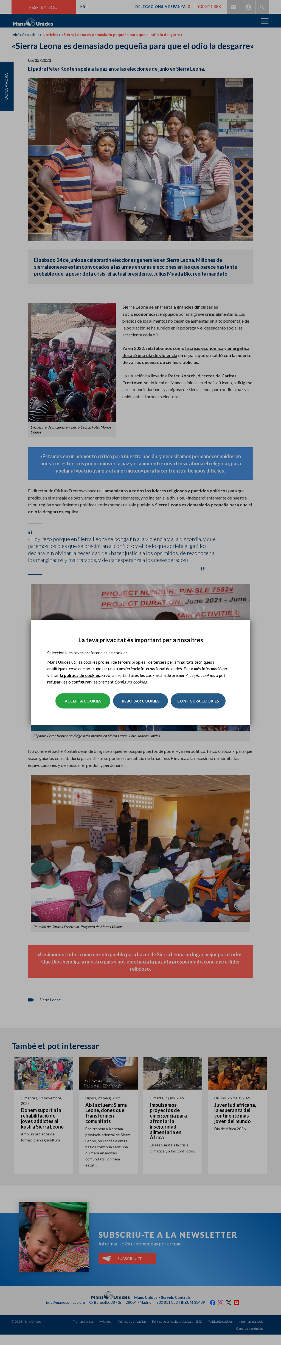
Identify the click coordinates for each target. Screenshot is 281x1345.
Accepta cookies (83, 701)
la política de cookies (80, 675)
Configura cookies (198, 701)
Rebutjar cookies (140, 701)
